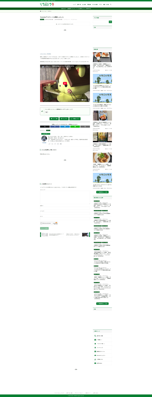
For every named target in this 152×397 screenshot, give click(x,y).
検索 (110, 21)
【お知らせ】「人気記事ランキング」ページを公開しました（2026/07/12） (76, 8)
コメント (42, 189)
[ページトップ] (149, 394)
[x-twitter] (52, 144)
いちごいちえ (43, 11)
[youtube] (61, 144)
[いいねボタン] (46, 112)
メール (42, 211)
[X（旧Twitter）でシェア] (45, 127)
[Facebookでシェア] (55, 127)
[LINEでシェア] (75, 127)
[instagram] (58, 144)
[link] (49, 144)
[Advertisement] (65, 41)
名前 (41, 205)
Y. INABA (44, 142)
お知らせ (49, 11)
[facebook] (55, 144)
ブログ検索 (96, 17)
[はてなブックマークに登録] (65, 127)
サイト (41, 216)
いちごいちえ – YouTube (45, 53)
